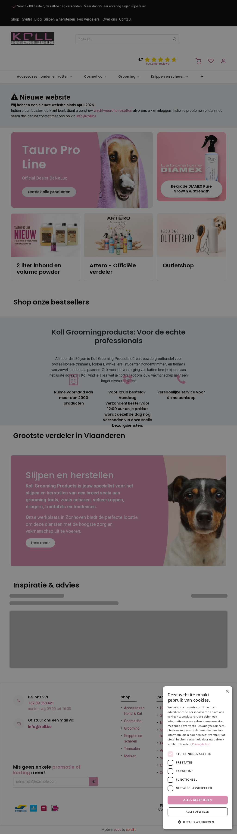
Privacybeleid (201, 744)
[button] (198, 822)
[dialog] (197, 757)
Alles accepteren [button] (197, 800)
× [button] (227, 691)
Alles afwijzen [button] (198, 812)
